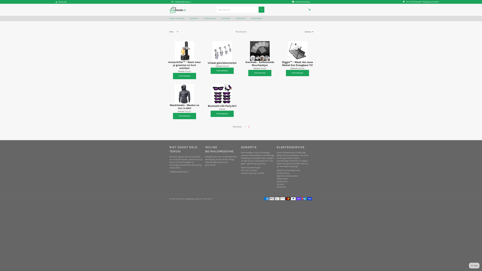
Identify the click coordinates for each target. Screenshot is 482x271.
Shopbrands (180, 199)
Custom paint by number (252, 173)
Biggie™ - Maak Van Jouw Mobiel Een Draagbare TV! (297, 64)
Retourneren (282, 178)
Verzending (282, 181)
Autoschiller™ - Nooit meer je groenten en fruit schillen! (184, 65)
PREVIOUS (237, 127)
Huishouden (210, 18)
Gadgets (194, 18)
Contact (280, 184)
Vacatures (281, 187)
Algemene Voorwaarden (287, 176)
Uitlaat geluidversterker (222, 62)
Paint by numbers (249, 170)
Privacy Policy (283, 173)
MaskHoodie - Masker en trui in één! (184, 107)
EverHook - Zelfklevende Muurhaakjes (260, 64)
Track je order (176, 18)
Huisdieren (256, 18)
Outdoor (225, 18)
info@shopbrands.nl (183, 2)
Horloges (240, 18)
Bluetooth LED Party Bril (222, 106)
